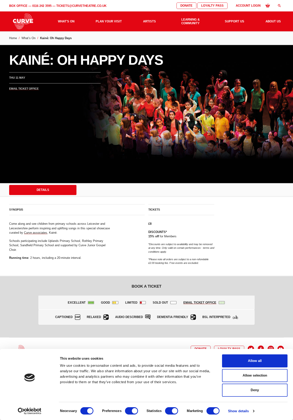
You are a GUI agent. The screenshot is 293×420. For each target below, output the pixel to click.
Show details (238, 411)
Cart (267, 5)
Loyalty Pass (212, 5)
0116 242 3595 (42, 6)
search (279, 5)
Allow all (255, 361)
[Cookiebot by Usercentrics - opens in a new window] (30, 411)
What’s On (28, 38)
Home (13, 38)
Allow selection (255, 375)
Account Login (248, 5)
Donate (186, 5)
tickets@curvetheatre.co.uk (81, 6)
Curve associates (35, 232)
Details (43, 190)
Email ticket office (24, 88)
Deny (255, 390)
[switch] (131, 411)
